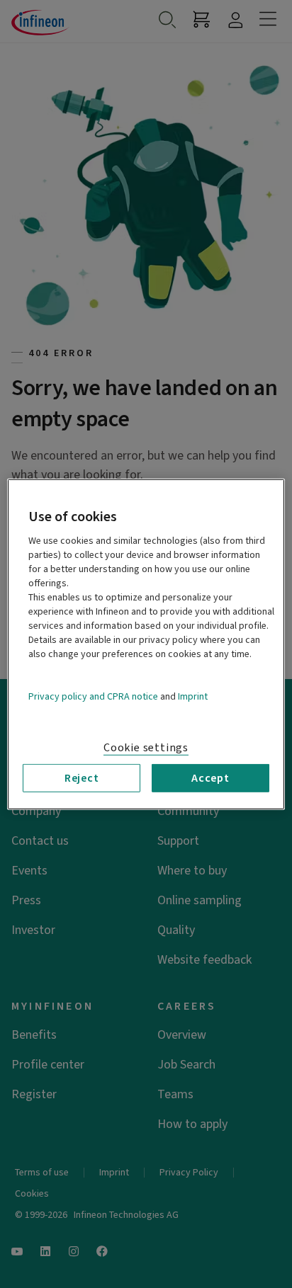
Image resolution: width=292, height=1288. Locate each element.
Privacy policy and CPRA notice (93, 696)
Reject (81, 777)
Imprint (193, 696)
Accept (210, 777)
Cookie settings (146, 747)
